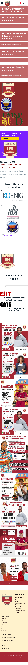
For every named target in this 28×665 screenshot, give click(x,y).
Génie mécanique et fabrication (20, 611)
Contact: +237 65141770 (9, 640)
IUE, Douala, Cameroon (9, 645)
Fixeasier (3, 628)
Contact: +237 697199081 (9, 643)
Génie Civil (17, 599)
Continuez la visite (9, 138)
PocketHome (4, 622)
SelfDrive (3, 624)
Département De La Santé (20, 604)
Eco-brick (3, 630)
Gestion (17, 601)
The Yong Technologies (15, 657)
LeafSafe (3, 618)
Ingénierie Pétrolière (20, 597)
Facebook (6, 648)
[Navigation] (2, 3)
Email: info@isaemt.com (9, 637)
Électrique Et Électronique (18, 607)
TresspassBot (4, 626)
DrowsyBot (3, 620)
